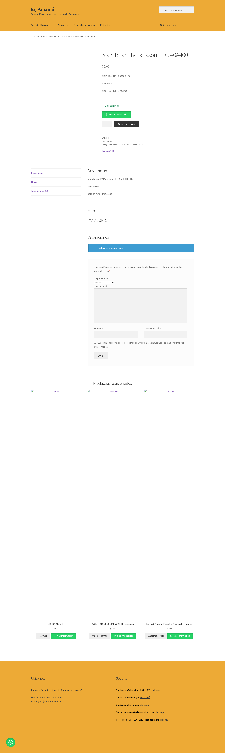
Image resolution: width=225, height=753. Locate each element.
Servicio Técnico (39, 25)
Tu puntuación (102, 278)
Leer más (42, 635)
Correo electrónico (154, 328)
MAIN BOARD (138, 144)
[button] (116, 114)
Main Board (54, 36)
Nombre (99, 328)
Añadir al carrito (126, 123)
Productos (62, 25)
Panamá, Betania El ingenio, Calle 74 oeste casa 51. (57, 690)
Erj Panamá (42, 9)
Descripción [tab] (37, 172)
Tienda (44, 36)
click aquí (155, 690)
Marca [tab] (34, 181)
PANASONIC (108, 150)
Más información (64, 635)
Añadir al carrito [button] (99, 635)
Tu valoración (102, 286)
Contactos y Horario (84, 25)
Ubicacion (105, 25)
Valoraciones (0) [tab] (39, 190)
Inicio (36, 36)
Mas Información (118, 114)
